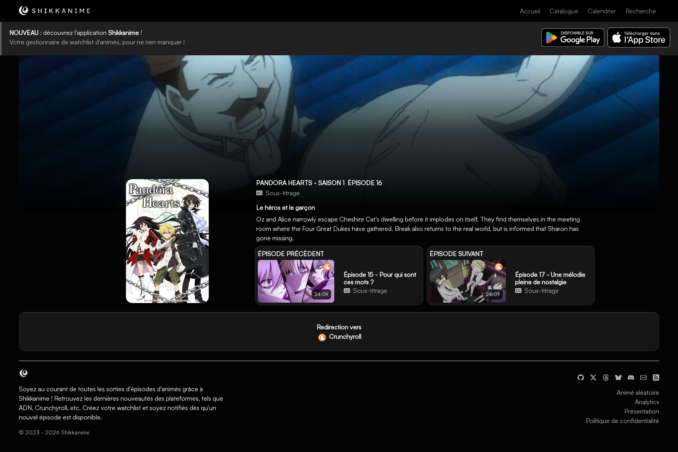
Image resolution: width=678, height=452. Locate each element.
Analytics (647, 402)
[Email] (643, 377)
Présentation (641, 411)
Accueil (530, 11)
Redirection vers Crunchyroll (339, 331)
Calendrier (602, 11)
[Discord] (631, 377)
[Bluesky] (618, 377)
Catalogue (564, 11)
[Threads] (606, 377)
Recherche (640, 11)
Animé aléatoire (638, 392)
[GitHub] (581, 377)
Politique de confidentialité (622, 421)
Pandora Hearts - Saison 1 (300, 183)
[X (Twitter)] (593, 377)
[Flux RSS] (656, 377)
